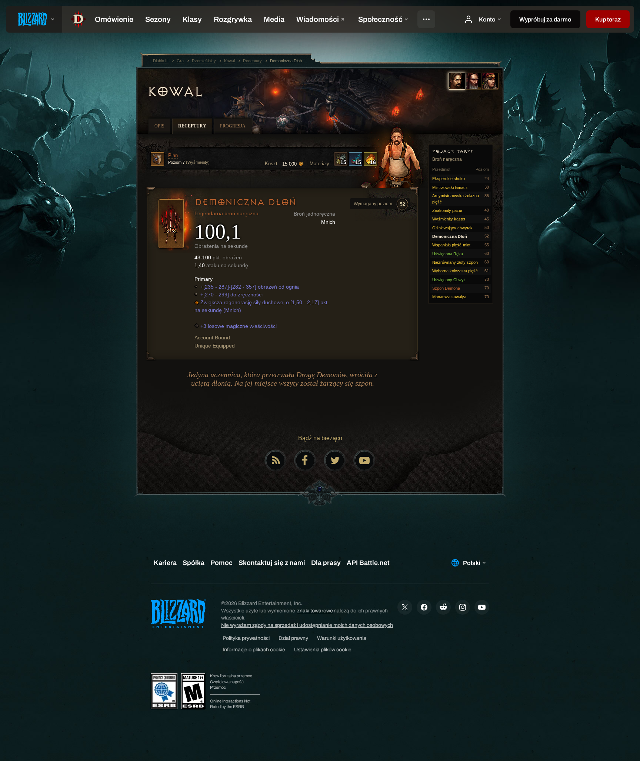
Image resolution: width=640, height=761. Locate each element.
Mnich (328, 222)
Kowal (175, 91)
